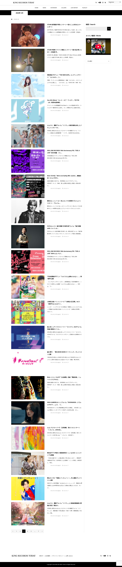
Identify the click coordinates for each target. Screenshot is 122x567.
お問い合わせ (69, 556)
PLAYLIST (84, 7)
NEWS (44, 7)
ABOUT (41, 556)
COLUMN (63, 7)
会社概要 (47, 556)
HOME (36, 7)
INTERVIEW (54, 7)
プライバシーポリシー (58, 556)
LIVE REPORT (74, 7)
